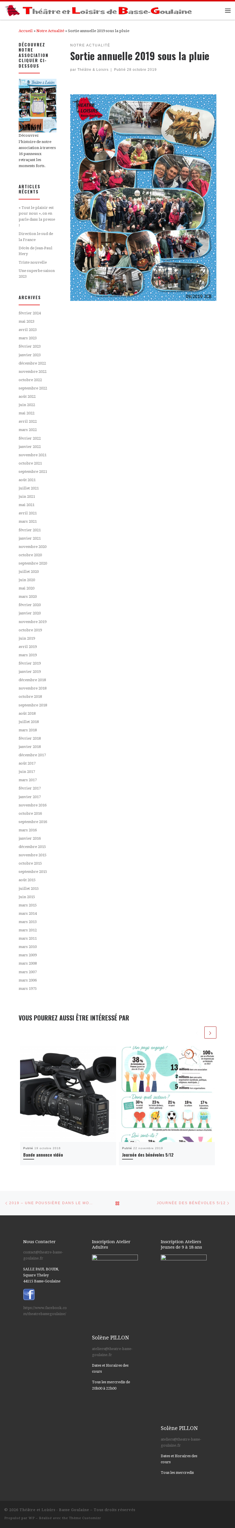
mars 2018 (28, 730)
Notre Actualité (50, 31)
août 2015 (27, 880)
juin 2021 (27, 496)
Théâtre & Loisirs (93, 69)
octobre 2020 (30, 555)
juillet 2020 (29, 571)
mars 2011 (28, 938)
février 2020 (30, 605)
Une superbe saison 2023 (37, 274)
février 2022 (30, 438)
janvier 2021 (30, 538)
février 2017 (30, 788)
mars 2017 (28, 780)
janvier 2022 (30, 446)
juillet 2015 (29, 888)
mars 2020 (28, 596)
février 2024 (30, 313)
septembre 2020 (33, 563)
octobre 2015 (30, 863)
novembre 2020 (32, 546)
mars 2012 (28, 930)
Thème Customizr (85, 1518)
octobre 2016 (30, 813)
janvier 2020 (30, 613)
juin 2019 (27, 638)
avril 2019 (28, 646)
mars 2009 (28, 955)
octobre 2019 (30, 630)
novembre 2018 (32, 688)
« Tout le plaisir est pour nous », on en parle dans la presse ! (37, 216)
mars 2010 (28, 947)
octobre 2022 (30, 380)
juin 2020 (27, 580)
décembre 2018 (32, 680)
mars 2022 (28, 430)
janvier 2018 (30, 747)
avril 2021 (28, 513)
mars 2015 (28, 905)
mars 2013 (28, 922)
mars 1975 (28, 988)
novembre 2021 (32, 455)
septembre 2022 (33, 388)
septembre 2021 (33, 471)
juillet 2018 (29, 722)
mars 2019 (28, 655)
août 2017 (27, 763)
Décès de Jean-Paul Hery (35, 251)
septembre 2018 (33, 705)
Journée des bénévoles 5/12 (148, 1154)
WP (32, 1518)
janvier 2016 (30, 838)
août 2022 (27, 396)
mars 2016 (28, 830)
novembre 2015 (32, 855)
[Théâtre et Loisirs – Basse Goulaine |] (99, 9)
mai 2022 (26, 413)
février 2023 (30, 346)
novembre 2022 (32, 371)
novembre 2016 (32, 805)
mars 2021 (28, 521)
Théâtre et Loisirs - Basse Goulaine (54, 1510)
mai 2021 (26, 505)
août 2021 (27, 480)
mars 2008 (28, 963)
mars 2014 (28, 913)
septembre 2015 (33, 871)
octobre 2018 (30, 696)
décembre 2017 (32, 755)
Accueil (26, 31)
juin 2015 (27, 897)
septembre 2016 (33, 822)
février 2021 (30, 530)
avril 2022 (28, 421)
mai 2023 (26, 321)
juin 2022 (27, 405)
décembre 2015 (32, 847)
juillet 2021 (29, 488)
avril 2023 (28, 330)
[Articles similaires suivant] (210, 1032)
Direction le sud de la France (36, 237)
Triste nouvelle (33, 262)
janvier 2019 (30, 671)
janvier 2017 (30, 797)
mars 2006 (28, 980)
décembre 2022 (32, 363)
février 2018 (30, 738)
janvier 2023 (30, 355)
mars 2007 (28, 972)
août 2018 (27, 713)
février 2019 (30, 663)
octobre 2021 (30, 463)
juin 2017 (27, 771)
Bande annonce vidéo (43, 1154)
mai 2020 (26, 588)
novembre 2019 (32, 622)
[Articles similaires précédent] (197, 1032)
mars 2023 (28, 338)
